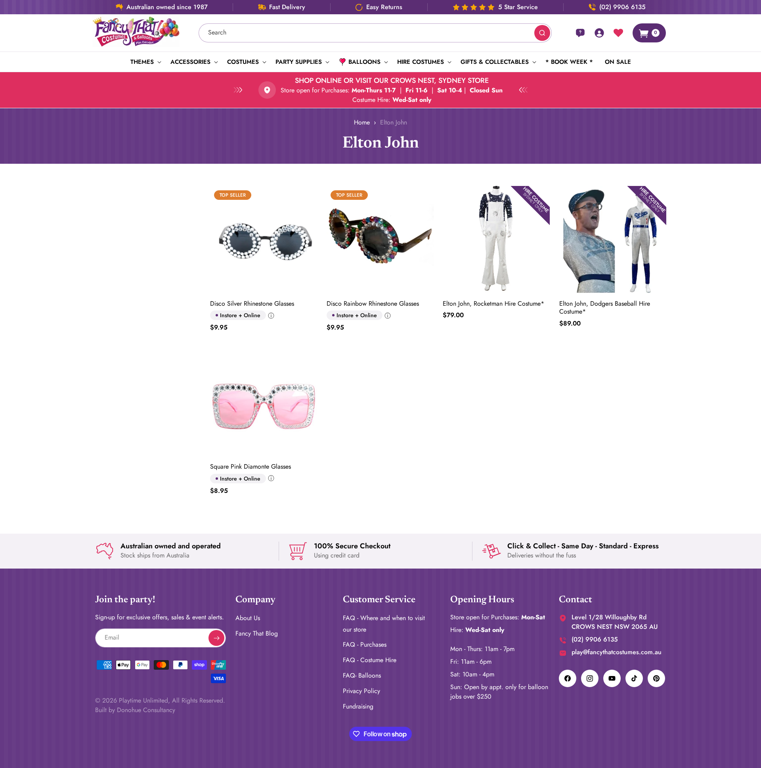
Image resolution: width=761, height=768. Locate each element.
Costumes (243, 62)
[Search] (542, 33)
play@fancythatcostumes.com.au (617, 652)
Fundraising (358, 706)
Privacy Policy (361, 690)
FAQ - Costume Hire (369, 660)
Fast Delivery (287, 7)
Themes (142, 62)
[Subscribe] (216, 638)
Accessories (190, 62)
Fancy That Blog (256, 633)
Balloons (364, 62)
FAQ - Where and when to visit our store (384, 623)
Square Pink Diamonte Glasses (250, 466)
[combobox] (375, 33)
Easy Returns (384, 7)
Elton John (393, 122)
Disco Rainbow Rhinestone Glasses (373, 304)
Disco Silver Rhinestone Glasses (252, 304)
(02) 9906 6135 (622, 7)
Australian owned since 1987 (167, 7)
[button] (144, 62)
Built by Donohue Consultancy (135, 709)
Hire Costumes (420, 62)
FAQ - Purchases (364, 644)
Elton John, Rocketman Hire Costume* (493, 304)
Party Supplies (298, 62)
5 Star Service (518, 7)
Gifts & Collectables (495, 62)
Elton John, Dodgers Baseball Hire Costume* (604, 308)
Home (362, 122)
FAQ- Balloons (362, 675)
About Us (247, 617)
